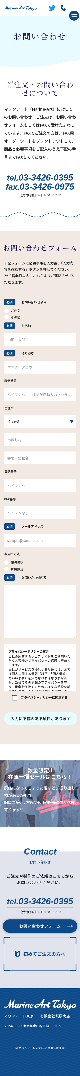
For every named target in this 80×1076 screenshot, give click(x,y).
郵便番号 (10, 381)
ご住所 (9, 408)
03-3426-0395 (40, 177)
